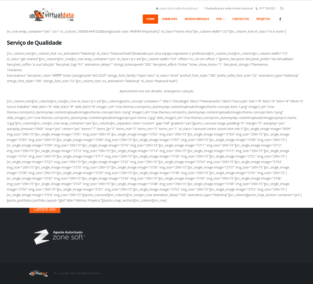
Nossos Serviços (197, 19)
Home (150, 19)
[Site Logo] (52, 15)
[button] (282, 8)
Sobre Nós (169, 19)
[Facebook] (280, 19)
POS (219, 19)
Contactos (240, 19)
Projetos (263, 19)
